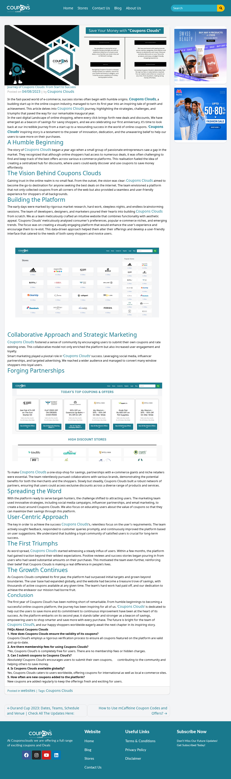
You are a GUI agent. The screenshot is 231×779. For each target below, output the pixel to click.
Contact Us (101, 8)
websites (28, 690)
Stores (83, 8)
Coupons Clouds (60, 91)
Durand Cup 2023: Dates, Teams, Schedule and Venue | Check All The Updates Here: (43, 711)
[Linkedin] (56, 755)
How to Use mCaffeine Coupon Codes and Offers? (133, 711)
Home (68, 8)
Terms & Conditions (140, 741)
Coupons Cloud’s (20, 624)
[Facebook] (26, 755)
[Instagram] (36, 755)
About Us (133, 8)
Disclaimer (133, 758)
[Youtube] (46, 755)
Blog (118, 8)
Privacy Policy (135, 750)
